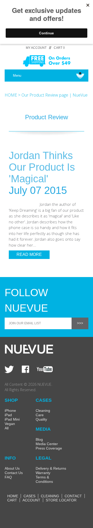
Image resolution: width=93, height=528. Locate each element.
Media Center (47, 444)
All (7, 428)
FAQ (8, 477)
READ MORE (29, 254)
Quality (41, 419)
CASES (29, 496)
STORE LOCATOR (61, 500)
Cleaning (43, 410)
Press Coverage (49, 448)
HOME (11, 95)
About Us (12, 468)
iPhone (10, 410)
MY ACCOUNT (36, 48)
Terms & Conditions (44, 479)
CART (12, 500)
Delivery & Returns (51, 468)
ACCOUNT (31, 500)
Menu (17, 75)
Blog (39, 439)
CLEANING (50, 496)
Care (40, 415)
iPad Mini (12, 419)
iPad (8, 415)
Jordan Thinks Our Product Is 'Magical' (42, 167)
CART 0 (59, 48)
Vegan (10, 424)
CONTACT (73, 496)
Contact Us (14, 473)
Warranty (43, 473)
